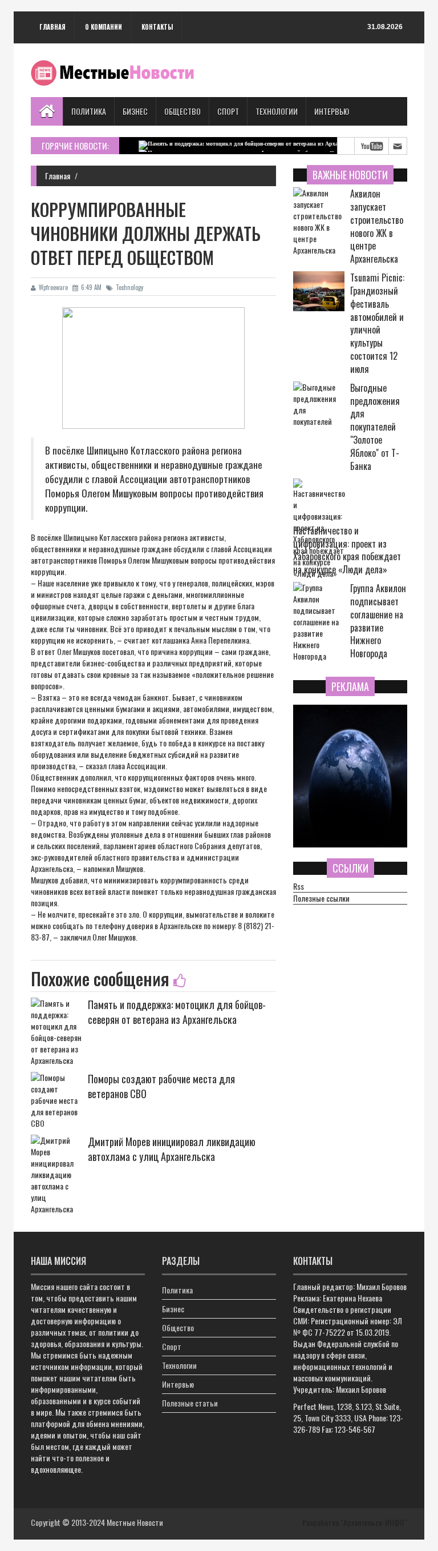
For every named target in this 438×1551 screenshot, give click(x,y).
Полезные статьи (190, 1403)
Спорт (228, 111)
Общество (182, 111)
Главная (52, 26)
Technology (129, 287)
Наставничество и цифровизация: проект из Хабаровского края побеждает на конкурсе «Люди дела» (347, 550)
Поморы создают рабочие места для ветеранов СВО (161, 1086)
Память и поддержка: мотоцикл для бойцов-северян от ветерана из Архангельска (177, 1012)
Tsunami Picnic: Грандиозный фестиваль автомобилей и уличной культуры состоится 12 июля (377, 323)
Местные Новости (135, 1522)
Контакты (157, 26)
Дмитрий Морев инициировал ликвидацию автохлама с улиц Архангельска (172, 1149)
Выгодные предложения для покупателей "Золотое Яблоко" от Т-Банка (375, 427)
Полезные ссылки (321, 898)
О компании (103, 26)
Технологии (277, 111)
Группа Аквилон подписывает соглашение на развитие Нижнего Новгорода (378, 621)
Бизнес (135, 111)
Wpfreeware (53, 287)
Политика (88, 111)
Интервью (331, 111)
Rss (298, 886)
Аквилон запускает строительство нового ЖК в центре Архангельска (376, 226)
